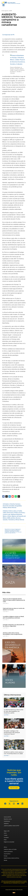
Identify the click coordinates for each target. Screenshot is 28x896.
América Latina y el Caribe (15, 511)
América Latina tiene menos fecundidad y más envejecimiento (12, 633)
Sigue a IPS (6, 831)
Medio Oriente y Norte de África (11, 858)
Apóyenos (6, 823)
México (5, 516)
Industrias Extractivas (16, 514)
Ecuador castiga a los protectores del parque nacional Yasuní (12, 732)
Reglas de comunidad (9, 842)
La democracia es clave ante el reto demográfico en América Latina (13, 711)
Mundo (5, 860)
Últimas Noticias (12, 507)
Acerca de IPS (7, 817)
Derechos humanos (15, 504)
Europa (5, 855)
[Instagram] (14, 804)
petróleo (13, 518)
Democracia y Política (12, 512)
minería (9, 516)
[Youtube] (18, 804)
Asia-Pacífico (7, 853)
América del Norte (8, 851)
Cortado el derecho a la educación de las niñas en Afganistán (13, 625)
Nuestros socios (8, 819)
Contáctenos (7, 821)
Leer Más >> (6, 603)
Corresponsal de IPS (8, 34)
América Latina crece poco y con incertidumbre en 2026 (13, 752)
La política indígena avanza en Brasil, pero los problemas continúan (13, 617)
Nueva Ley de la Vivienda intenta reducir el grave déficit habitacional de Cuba (14, 600)
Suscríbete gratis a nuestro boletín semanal (14, 781)
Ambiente (5, 511)
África (5, 847)
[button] (3, 496)
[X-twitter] (10, 804)
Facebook (6, 837)
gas (9, 514)
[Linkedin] (22, 804)
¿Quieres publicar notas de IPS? (11, 825)
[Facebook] (5, 804)
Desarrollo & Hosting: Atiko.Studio (14, 889)
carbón (4, 512)
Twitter (5, 835)
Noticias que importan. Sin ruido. (14, 772)
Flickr (5, 839)
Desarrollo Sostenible (8, 506)
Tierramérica (11, 519)
